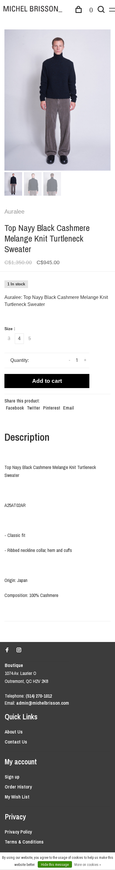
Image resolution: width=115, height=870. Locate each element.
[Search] (101, 10)
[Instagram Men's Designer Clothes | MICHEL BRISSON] (19, 650)
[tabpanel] (57, 100)
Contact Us (16, 741)
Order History (18, 787)
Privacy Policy (18, 832)
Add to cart (47, 381)
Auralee (14, 211)
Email (68, 408)
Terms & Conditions (24, 842)
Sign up (12, 776)
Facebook (15, 408)
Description (27, 437)
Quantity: (19, 360)
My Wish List (17, 797)
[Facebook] (7, 650)
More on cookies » (87, 865)
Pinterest (51, 408)
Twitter (33, 408)
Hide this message (55, 865)
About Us (14, 731)
